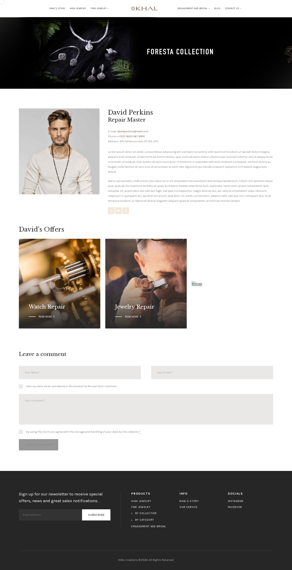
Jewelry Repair (134, 307)
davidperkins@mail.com (132, 131)
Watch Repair (47, 307)
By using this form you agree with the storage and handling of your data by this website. (83, 432)
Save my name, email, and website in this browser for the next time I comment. (71, 386)
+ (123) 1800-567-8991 (131, 136)
